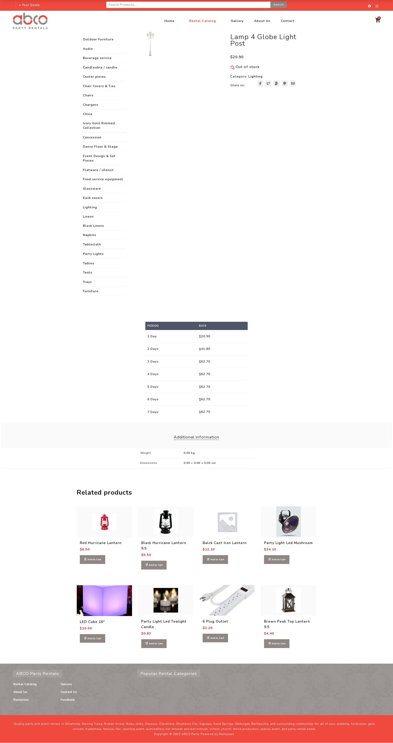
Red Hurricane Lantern (101, 543)
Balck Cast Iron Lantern (225, 543)
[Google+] (276, 83)
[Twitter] (268, 83)
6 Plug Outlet (215, 621)
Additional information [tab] (196, 437)
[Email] (293, 83)
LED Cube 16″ (92, 622)
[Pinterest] (285, 83)
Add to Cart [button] (94, 559)
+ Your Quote (29, 5)
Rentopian (226, 734)
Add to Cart (94, 638)
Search (278, 5)
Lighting (255, 76)
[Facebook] (260, 83)
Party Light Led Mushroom (288, 543)
